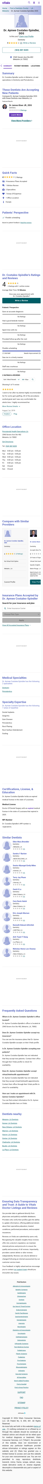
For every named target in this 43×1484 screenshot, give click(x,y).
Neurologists (21, 1327)
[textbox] (21, 608)
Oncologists (21, 1333)
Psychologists (21, 1364)
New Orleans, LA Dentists (12, 1127)
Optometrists (21, 1340)
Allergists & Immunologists (21, 1286)
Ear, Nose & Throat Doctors (21, 1306)
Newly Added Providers (21, 1381)
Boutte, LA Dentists (9, 1146)
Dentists (21, 1300)
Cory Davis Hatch (20, 901)
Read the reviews (26, 222)
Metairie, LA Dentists (10, 1119)
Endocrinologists (21, 1310)
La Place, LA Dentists (10, 1150)
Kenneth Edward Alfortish (23, 925)
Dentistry (5, 688)
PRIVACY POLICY (21, 1408)
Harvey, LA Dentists (9, 1135)
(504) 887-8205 (11, 446)
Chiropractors (21, 1296)
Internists (21, 1323)
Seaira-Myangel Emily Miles (24, 866)
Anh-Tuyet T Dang (20, 937)
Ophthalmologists (21, 1337)
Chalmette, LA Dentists (11, 1142)
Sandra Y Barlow (20, 854)
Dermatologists (21, 1303)
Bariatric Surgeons (22, 1289)
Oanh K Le (17, 889)
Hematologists (21, 1320)
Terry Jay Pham (19, 877)
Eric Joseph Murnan (21, 913)
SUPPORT (22, 1392)
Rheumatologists (21, 1367)
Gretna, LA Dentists (9, 1138)
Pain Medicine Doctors (21, 1347)
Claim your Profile (26, 36)
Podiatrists (21, 1357)
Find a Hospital (21, 1384)
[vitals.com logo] (6, 3)
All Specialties (21, 1377)
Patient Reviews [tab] (21, 66)
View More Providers (21, 120)
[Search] (29, 3)
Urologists (21, 1371)
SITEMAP (21, 1403)
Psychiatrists (21, 1360)
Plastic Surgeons (21, 1354)
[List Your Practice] (34, 3)
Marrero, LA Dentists (10, 1131)
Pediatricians (21, 1350)
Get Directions (7, 442)
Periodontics (7, 691)
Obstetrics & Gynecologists (21, 1330)
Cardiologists (21, 1293)
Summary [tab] (7, 66)
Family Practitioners (21, 1313)
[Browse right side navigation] (39, 3)
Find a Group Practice (21, 1387)
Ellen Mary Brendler (21, 842)
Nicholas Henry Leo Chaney (24, 949)
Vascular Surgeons (21, 1374)
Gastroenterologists (21, 1316)
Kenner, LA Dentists (9, 1123)
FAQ (21, 1397)
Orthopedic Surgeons (21, 1344)
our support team (20, 1270)
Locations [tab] (35, 66)
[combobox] (21, 608)
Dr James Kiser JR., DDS (20, 105)
